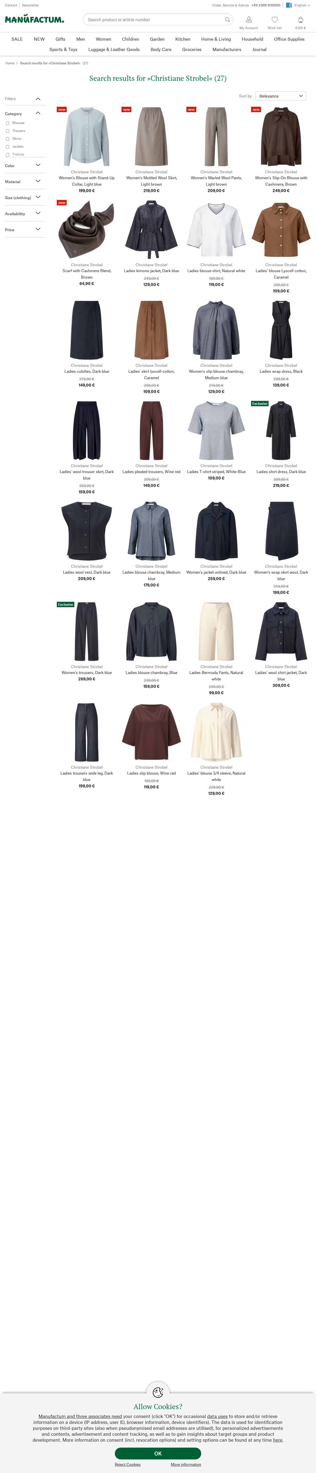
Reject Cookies (128, 1464)
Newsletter (30, 5)
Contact (11, 5)
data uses (217, 1416)
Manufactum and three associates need (80, 1416)
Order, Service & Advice (246, 5)
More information (186, 1464)
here (277, 1440)
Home (9, 63)
